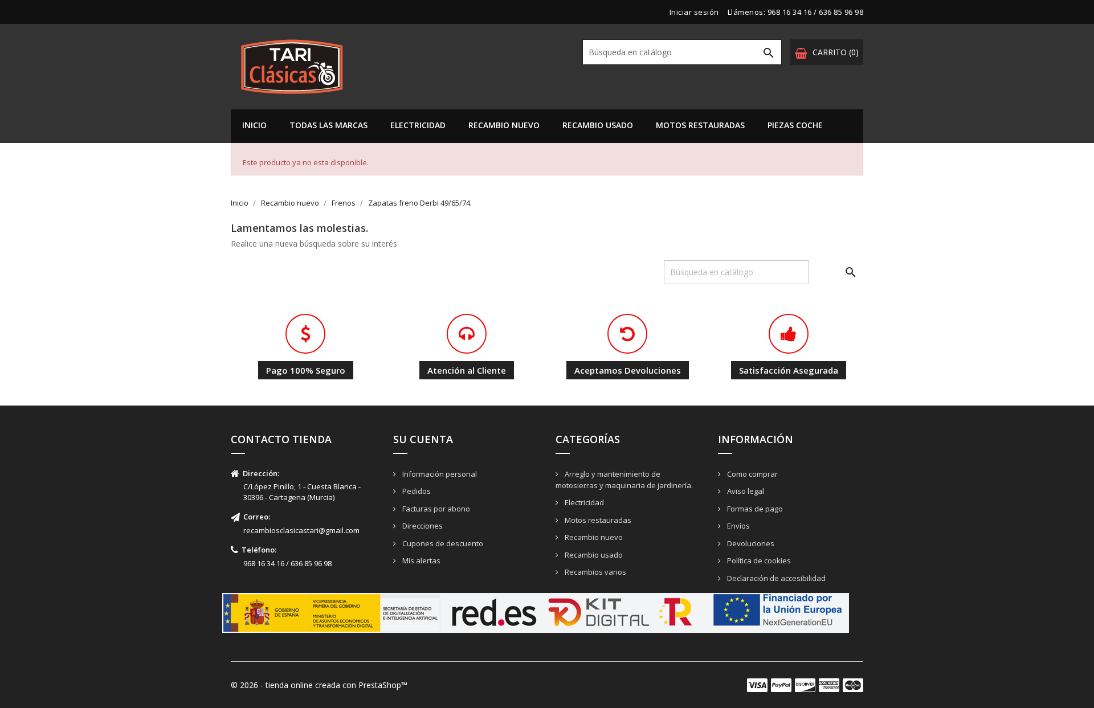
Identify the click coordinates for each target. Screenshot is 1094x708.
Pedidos (416, 491)
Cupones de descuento (442, 543)
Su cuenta (423, 439)
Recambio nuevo (504, 125)
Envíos (737, 526)
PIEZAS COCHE (795, 125)
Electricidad (418, 125)
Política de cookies (758, 560)
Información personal (439, 474)
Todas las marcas (328, 125)
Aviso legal (744, 491)
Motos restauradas (700, 125)
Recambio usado (597, 125)
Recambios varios (594, 572)
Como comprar (751, 474)
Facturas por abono (435, 509)
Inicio (254, 125)
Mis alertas (420, 560)
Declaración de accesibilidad (775, 578)
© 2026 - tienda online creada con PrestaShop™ (319, 685)
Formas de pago (754, 509)
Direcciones (422, 526)
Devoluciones (749, 543)
